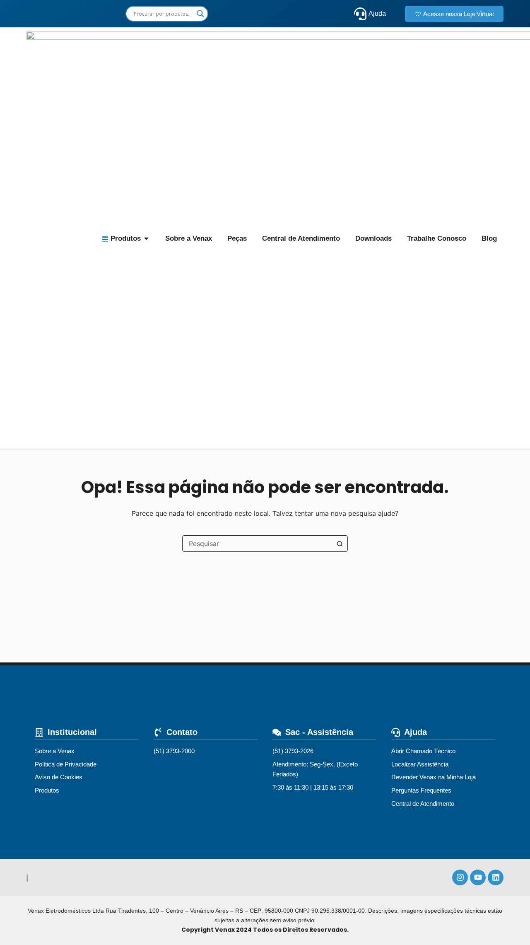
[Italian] (320, 13)
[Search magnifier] (200, 13)
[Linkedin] (496, 877)
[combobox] (257, 543)
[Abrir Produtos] (146, 238)
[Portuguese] (292, 13)
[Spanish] (263, 13)
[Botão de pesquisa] (339, 543)
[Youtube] (478, 877)
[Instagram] (460, 877)
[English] (235, 13)
